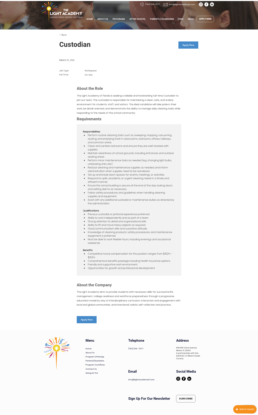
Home (89, 348)
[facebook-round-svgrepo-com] (206, 4)
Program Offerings (95, 356)
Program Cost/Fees (95, 364)
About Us (90, 352)
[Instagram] (201, 4)
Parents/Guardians (95, 360)
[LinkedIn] (212, 4)
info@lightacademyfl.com (182, 4)
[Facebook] (184, 379)
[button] (185, 398)
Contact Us (91, 369)
